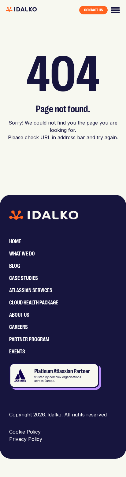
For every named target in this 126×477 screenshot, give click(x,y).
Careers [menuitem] (18, 327)
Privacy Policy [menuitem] (25, 439)
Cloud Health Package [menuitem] (33, 303)
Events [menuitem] (17, 351)
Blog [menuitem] (14, 266)
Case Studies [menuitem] (23, 278)
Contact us (93, 10)
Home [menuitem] (15, 241)
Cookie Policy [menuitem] (25, 432)
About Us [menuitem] (19, 315)
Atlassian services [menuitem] (30, 290)
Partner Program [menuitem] (29, 339)
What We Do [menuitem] (22, 254)
